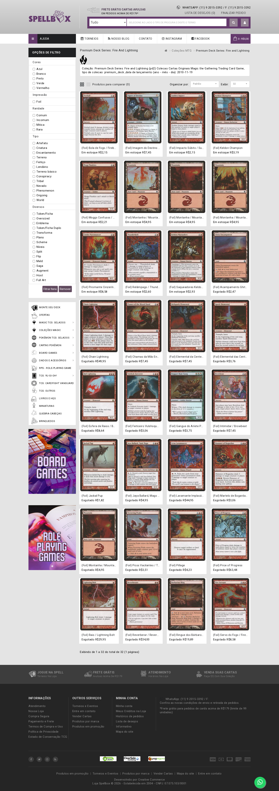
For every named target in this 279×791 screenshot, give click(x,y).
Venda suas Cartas (220, 672)
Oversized (43, 218)
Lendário (42, 167)
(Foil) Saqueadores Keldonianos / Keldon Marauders (202, 287)
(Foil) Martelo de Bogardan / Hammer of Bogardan (245, 495)
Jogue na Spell (50, 672)
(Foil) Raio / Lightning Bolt (98, 634)
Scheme (41, 242)
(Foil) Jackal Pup (92, 495)
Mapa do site (124, 731)
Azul (39, 69)
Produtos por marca (85, 721)
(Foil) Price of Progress (228, 565)
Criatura (41, 148)
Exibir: (222, 84)
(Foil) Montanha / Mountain (142, 217)
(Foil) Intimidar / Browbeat (230, 426)
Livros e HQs (47, 398)
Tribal (40, 181)
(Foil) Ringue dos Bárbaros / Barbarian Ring (197, 634)
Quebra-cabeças (50, 413)
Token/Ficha (44, 213)
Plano (40, 237)
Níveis (40, 247)
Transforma (44, 232)
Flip (38, 256)
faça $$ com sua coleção (219, 676)
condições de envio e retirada (203, 703)
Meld (39, 261)
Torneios (91, 38)
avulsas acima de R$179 (107, 676)
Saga (39, 266)
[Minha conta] (245, 22)
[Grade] (82, 84)
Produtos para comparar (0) (111, 84)
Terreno (41, 157)
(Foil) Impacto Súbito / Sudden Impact (193, 147)
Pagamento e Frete (41, 721)
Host (39, 275)
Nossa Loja (36, 711)
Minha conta (124, 706)
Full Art (41, 280)
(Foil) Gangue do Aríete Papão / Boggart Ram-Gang (202, 426)
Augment (42, 270)
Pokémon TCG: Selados (54, 337)
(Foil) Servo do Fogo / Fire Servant (235, 634)
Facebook (202, 38)
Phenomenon (45, 190)
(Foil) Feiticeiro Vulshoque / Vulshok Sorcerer (154, 426)
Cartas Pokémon (50, 345)
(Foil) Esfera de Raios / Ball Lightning (105, 426)
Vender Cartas (82, 716)
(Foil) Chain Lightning (95, 356)
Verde (40, 83)
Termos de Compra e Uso (45, 726)
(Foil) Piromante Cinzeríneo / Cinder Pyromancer (113, 287)
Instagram (173, 38)
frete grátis (104, 672)
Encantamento (46, 152)
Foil (38, 101)
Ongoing (41, 195)
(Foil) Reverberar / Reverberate (145, 634)
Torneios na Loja (47, 676)
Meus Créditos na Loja (131, 711)
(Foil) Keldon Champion (228, 147)
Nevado (41, 186)
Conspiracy (43, 176)
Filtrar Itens (50, 289)
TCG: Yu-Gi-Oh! (48, 375)
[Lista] (88, 84)
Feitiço (41, 162)
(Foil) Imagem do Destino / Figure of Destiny (153, 147)
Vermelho (42, 88)
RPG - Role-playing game (55, 368)
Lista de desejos (127, 721)
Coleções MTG (182, 50)
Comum (41, 115)
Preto (40, 78)
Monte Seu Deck (49, 307)
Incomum (42, 120)
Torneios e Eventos (85, 706)
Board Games (48, 352)
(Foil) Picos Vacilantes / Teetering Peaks (151, 565)
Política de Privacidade (43, 731)
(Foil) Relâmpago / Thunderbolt (145, 287)
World (40, 200)
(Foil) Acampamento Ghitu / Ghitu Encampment (243, 287)
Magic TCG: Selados (52, 322)
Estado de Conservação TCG (47, 736)
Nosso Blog (120, 38)
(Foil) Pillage (177, 565)
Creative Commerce (151, 779)
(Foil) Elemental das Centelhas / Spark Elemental (244, 356)
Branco (41, 73)
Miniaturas (46, 406)
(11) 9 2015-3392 (239, 7)
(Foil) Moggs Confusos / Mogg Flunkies (106, 217)
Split (39, 251)
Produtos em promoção (88, 726)
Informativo (124, 726)
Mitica (40, 124)
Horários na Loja (158, 676)
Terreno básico (46, 171)
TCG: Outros (47, 390)
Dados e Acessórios (52, 360)
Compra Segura (38, 716)
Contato (145, 38)
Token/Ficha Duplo (48, 228)
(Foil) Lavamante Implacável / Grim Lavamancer (200, 495)
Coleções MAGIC (50, 330)
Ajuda (44, 38)
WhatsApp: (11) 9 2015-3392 (202, 7)
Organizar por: (179, 84)
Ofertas (44, 314)
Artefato (42, 143)
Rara (39, 129)
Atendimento (159, 672)
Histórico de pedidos (130, 716)
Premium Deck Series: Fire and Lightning (223, 50)
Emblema (42, 223)
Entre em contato (84, 711)
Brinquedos (47, 421)
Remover (65, 289)
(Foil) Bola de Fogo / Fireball (99, 147)
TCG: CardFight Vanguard (56, 383)
